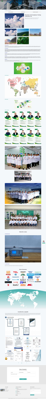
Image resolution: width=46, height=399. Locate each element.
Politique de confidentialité (10, 398)
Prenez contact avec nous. (21, 61)
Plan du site (14, 398)
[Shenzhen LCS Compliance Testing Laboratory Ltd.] (2, 1)
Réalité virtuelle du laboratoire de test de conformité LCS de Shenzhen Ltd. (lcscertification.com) (14, 265)
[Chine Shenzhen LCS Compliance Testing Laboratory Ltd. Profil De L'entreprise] (14, 20)
